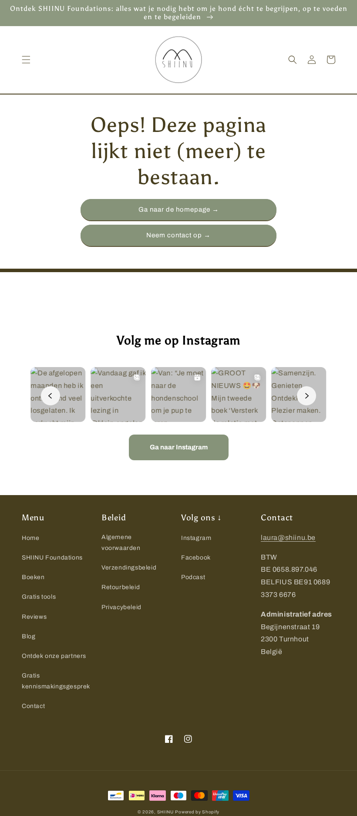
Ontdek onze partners (54, 656)
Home (30, 538)
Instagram (196, 538)
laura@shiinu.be (288, 537)
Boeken (33, 577)
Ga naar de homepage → (178, 209)
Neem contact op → (178, 235)
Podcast (193, 577)
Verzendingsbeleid (128, 567)
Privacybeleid (121, 607)
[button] (26, 59)
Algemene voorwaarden (121, 542)
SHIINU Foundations (52, 557)
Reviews (34, 617)
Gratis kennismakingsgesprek (56, 681)
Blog (28, 636)
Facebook (196, 557)
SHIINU (165, 811)
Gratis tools (39, 596)
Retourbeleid (120, 587)
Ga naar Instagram (179, 447)
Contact (33, 706)
